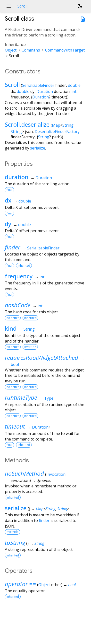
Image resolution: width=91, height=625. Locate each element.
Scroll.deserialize (27, 124)
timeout (15, 426)
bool (15, 364)
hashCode (18, 305)
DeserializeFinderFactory (57, 131)
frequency (19, 276)
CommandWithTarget (65, 50)
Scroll (12, 84)
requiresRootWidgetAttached (41, 357)
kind (11, 328)
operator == (20, 584)
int (74, 91)
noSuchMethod (24, 473)
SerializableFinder (38, 85)
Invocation (56, 474)
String (68, 125)
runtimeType (21, 397)
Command (31, 50)
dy (8, 224)
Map (56, 125)
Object (11, 50)
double (74, 85)
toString (15, 542)
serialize (37, 148)
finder (12, 247)
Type (48, 398)
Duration (44, 91)
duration (16, 177)
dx (8, 200)
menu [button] (9, 6)
